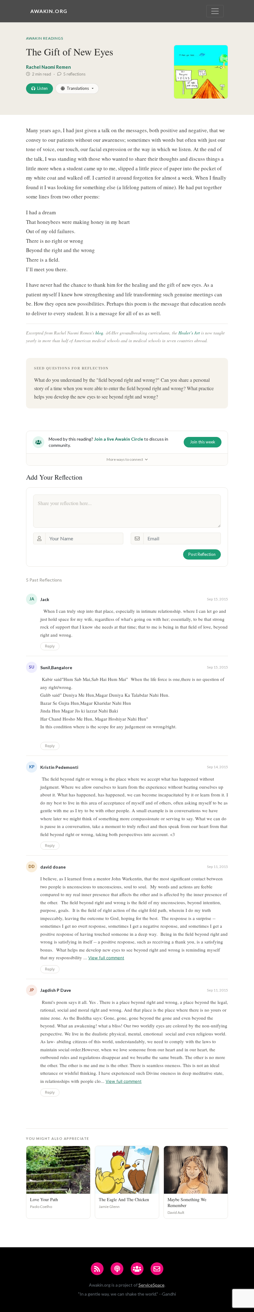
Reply (50, 646)
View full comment (106, 957)
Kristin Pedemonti (59, 767)
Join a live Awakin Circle (118, 439)
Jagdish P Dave (55, 990)
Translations (78, 88)
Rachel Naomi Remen (48, 67)
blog (99, 333)
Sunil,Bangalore (56, 667)
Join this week (202, 441)
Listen (42, 88)
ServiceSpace (151, 1285)
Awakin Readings (44, 38)
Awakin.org (49, 11)
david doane (53, 867)
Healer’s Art (189, 333)
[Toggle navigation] (215, 11)
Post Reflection (202, 554)
